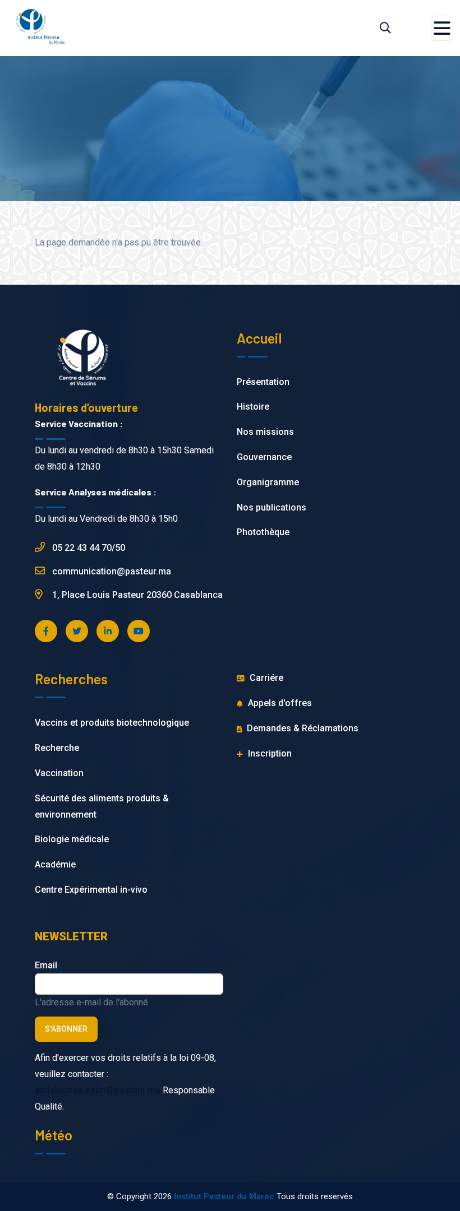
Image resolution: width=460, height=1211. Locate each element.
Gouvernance (264, 457)
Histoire (253, 406)
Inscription (269, 753)
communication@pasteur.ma (110, 571)
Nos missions (265, 431)
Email (46, 965)
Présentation (263, 382)
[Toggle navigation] (442, 28)
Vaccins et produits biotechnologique (112, 722)
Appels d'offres (279, 703)
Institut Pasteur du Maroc (224, 1196)
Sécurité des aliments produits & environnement (102, 806)
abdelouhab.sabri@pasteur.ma (97, 1090)
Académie (55, 864)
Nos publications (271, 507)
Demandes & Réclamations (301, 728)
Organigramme (268, 482)
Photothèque (263, 532)
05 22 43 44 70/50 (87, 547)
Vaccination (59, 773)
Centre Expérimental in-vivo (91, 889)
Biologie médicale (72, 839)
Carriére (265, 677)
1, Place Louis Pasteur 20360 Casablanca (136, 595)
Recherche (57, 748)
